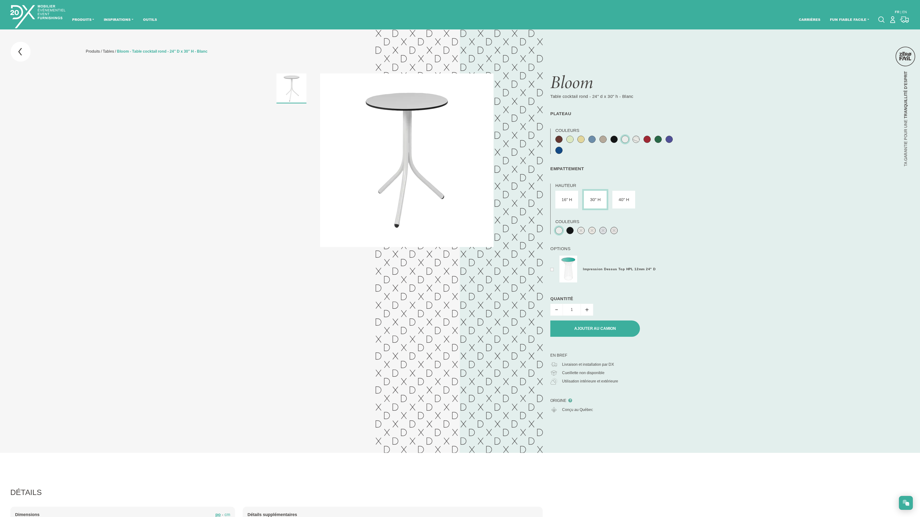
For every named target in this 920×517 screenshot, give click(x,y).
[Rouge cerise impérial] (647, 139)
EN (904, 12)
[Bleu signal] (559, 150)
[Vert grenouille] (658, 139)
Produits (82, 19)
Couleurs (567, 130)
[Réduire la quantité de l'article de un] (556, 310)
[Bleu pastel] (592, 139)
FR (897, 12)
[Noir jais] (614, 139)
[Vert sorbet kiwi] (570, 139)
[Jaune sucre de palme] (581, 139)
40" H (624, 199)
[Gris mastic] (603, 139)
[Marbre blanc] (636, 139)
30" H (595, 199)
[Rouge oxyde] (559, 139)
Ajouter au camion (595, 328)
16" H (567, 199)
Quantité (561, 298)
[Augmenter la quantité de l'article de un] (587, 310)
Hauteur (565, 185)
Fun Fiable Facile (848, 19)
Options (560, 248)
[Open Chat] (906, 503)
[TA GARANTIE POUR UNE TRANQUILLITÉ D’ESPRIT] (905, 56)
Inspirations (117, 19)
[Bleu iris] (669, 139)
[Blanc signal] (625, 139)
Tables (108, 51)
